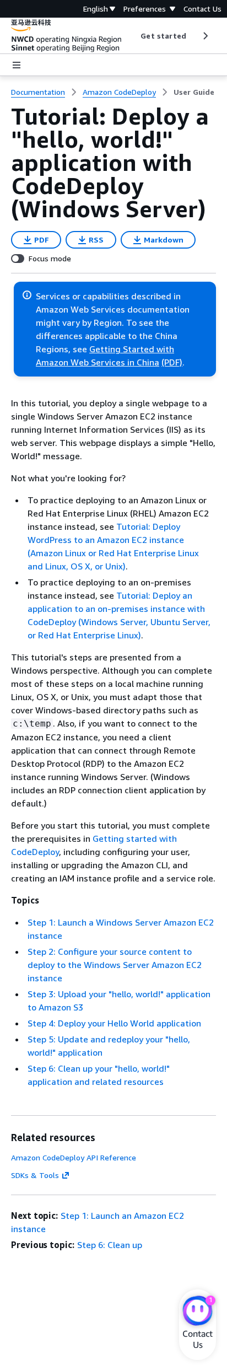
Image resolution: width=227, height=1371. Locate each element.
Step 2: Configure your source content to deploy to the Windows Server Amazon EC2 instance (115, 964)
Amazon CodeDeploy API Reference (73, 1157)
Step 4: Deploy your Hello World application (114, 1023)
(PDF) (171, 362)
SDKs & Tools (35, 1175)
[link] (194, 92)
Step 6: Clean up (109, 1244)
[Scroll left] (132, 36)
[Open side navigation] (16, 65)
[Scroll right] (205, 36)
